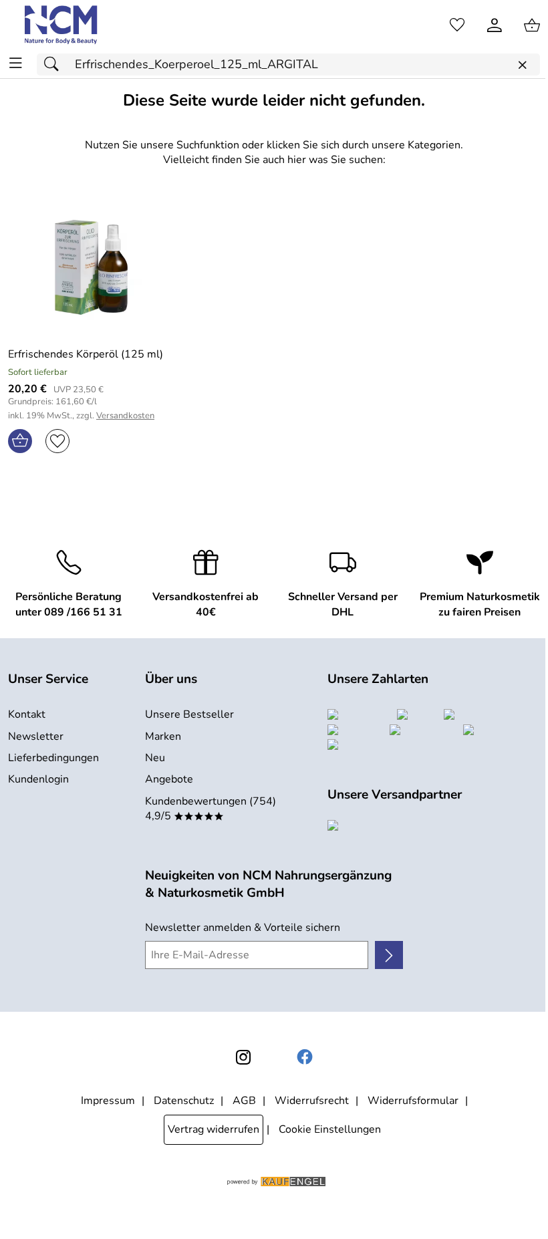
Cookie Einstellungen (330, 1129)
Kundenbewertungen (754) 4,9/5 (210, 808)
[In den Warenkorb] (20, 441)
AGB (244, 1100)
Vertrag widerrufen (213, 1129)
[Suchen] (54, 64)
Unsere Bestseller (189, 714)
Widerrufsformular (413, 1100)
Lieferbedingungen (53, 757)
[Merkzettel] (457, 25)
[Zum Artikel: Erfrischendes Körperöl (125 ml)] (91, 267)
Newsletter (35, 736)
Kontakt (26, 714)
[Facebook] (304, 1057)
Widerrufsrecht (312, 1100)
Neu (155, 757)
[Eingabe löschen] (522, 65)
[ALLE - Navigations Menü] (16, 63)
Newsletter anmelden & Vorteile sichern (242, 927)
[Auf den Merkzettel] (57, 441)
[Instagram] (243, 1057)
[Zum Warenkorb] (532, 25)
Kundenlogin (38, 779)
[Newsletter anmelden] (389, 955)
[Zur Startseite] (62, 25)
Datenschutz (184, 1100)
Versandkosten (125, 416)
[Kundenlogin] (495, 25)
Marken (163, 736)
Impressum (108, 1100)
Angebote (169, 779)
